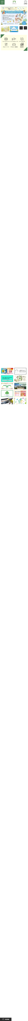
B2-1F (7, 340)
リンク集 (4, 464)
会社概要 (4, 467)
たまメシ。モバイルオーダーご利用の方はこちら (14, 246)
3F (16, 340)
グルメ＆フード (21, 331)
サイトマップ (15, 461)
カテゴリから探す (14, 331)
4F (10, 349)
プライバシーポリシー (17, 464)
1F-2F (7, 357)
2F (12, 340)
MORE (14, 162)
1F (6, 349)
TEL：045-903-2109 (14, 452)
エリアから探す (7, 331)
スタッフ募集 (5, 469)
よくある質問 (5, 461)
